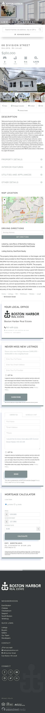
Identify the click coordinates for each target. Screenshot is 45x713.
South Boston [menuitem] (7, 616)
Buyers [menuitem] (4, 630)
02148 (39, 294)
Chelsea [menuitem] (5, 608)
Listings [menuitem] (4, 627)
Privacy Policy (7, 698)
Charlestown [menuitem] (6, 611)
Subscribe (16, 397)
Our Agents (17, 332)
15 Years (18, 504)
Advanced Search (23, 34)
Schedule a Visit (31, 415)
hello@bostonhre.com (10, 650)
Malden (31, 294)
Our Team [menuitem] (5, 635)
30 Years (10, 504)
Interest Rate (9, 525)
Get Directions (22, 237)
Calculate (22, 536)
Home (4, 294)
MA (16, 294)
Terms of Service (16, 482)
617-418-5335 (12, 327)
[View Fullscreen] (4, 207)
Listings (10, 294)
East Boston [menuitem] (6, 605)
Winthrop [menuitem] (5, 619)
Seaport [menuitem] (5, 613)
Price (6, 511)
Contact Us (8, 332)
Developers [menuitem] (6, 638)
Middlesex (23, 294)
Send (16, 474)
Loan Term (8, 499)
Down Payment (10, 518)
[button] (40, 29)
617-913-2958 (7, 647)
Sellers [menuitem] (4, 633)
